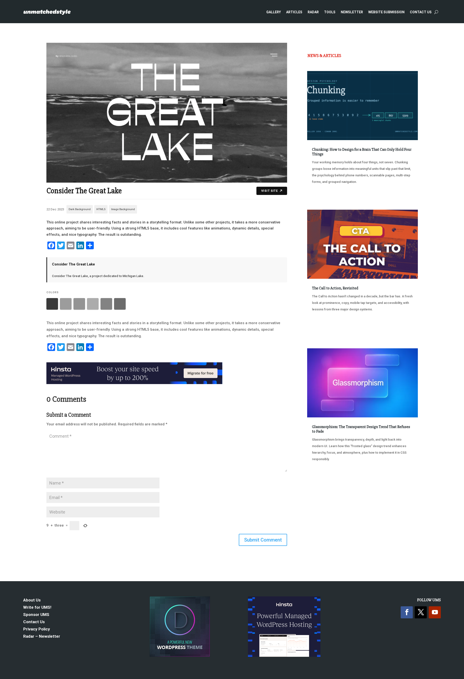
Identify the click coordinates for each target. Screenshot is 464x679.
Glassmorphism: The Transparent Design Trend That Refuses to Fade (361, 429)
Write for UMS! (37, 608)
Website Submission (386, 12)
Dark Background (80, 209)
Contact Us (421, 12)
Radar (313, 12)
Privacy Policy (36, 629)
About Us (32, 600)
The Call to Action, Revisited (335, 288)
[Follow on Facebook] (407, 612)
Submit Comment (263, 540)
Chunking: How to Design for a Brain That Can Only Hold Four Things (361, 152)
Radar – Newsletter (41, 637)
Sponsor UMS (36, 615)
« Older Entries (323, 477)
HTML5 (100, 209)
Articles (294, 12)
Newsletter (352, 12)
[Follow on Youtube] (435, 612)
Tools (329, 12)
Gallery (273, 12)
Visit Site (269, 191)
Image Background (123, 209)
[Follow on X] (421, 612)
